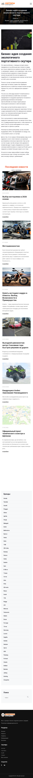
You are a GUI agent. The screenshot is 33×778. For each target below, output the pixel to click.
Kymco (5, 534)
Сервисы (3, 736)
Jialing (5, 672)
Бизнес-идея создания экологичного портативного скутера (16, 21)
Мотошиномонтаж (11, 246)
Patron (5, 555)
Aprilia (5, 516)
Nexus (5, 591)
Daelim (5, 562)
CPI (5, 605)
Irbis (5, 580)
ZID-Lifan (6, 548)
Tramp (5, 573)
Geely (5, 559)
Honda (5, 498)
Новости (15, 18)
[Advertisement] (16, 474)
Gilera (5, 512)
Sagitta (5, 637)
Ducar (5, 619)
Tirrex (5, 626)
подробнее (5, 216)
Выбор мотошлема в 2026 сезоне (14, 198)
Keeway (6, 551)
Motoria (6, 608)
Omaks (5, 662)
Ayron (5, 648)
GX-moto (6, 587)
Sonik (5, 594)
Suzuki (5, 505)
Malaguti (6, 523)
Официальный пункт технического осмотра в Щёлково (13, 433)
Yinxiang (6, 655)
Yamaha (6, 502)
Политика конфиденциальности (9, 723)
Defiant (5, 665)
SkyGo (5, 616)
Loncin (5, 633)
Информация (4, 738)
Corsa (5, 576)
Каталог (3, 731)
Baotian (6, 669)
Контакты (3, 740)
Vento (5, 537)
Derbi (5, 527)
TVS (5, 598)
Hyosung (6, 630)
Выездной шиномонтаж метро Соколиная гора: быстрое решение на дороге (15, 345)
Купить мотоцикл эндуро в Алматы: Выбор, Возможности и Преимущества (14, 296)
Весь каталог (4, 757)
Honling (6, 676)
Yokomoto (6, 612)
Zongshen (6, 680)
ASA (5, 651)
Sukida (5, 640)
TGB (5, 544)
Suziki (2, 753)
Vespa (5, 519)
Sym (5, 566)
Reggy (5, 601)
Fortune (6, 658)
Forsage (6, 623)
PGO (5, 583)
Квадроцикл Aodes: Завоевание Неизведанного (15, 391)
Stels (5, 541)
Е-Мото (6, 569)
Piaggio (6, 509)
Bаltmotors (7, 530)
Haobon (6, 644)
